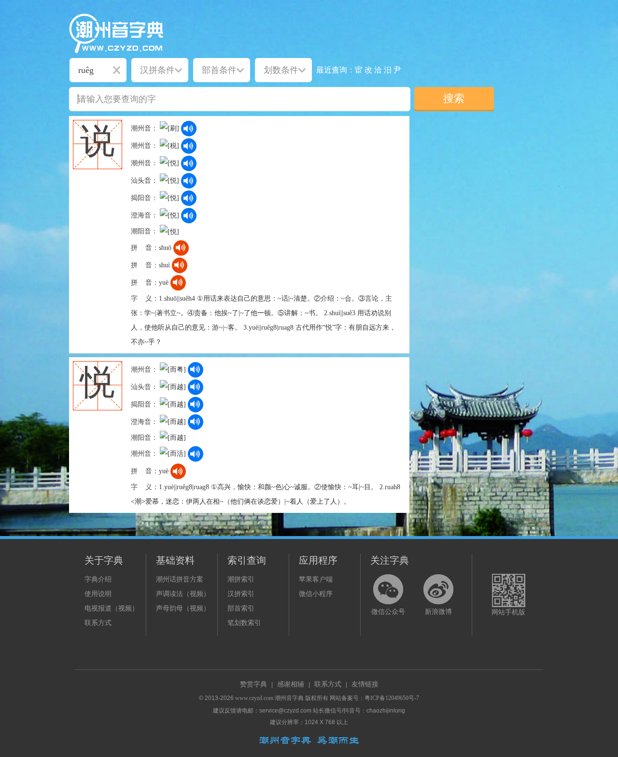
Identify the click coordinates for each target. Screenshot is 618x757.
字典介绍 (98, 579)
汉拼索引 (240, 593)
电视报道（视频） (111, 608)
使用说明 (98, 593)
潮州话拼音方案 (179, 579)
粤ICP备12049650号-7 (392, 698)
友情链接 (365, 684)
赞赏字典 (253, 684)
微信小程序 (316, 593)
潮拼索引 (240, 579)
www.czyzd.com (254, 698)
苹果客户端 (316, 579)
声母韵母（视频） (183, 608)
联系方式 (98, 622)
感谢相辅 (290, 684)
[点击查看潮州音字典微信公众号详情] (388, 589)
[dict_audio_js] (189, 128)
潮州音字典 (289, 698)
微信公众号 (388, 611)
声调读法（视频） (183, 593)
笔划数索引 (244, 622)
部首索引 (240, 608)
